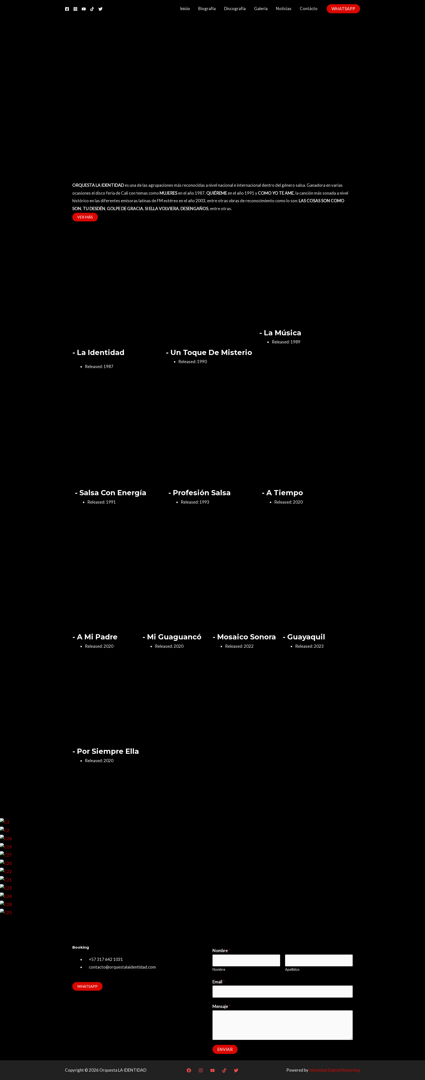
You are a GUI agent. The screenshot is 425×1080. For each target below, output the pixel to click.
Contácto (309, 8)
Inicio (185, 8)
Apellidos (292, 969)
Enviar (225, 1049)
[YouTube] (84, 9)
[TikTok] (92, 9)
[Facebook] (67, 9)
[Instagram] (75, 9)
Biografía (207, 8)
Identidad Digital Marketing (334, 1070)
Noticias (283, 8)
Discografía (235, 8)
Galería (261, 8)
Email (218, 981)
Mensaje (221, 1006)
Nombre (221, 950)
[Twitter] (100, 9)
